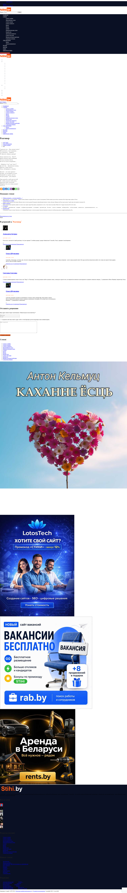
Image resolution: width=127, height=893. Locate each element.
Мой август (21, 887)
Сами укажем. (6, 870)
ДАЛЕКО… (17, 884)
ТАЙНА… (5, 868)
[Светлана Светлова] (5, 269)
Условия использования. (39, 891)
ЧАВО (4, 49)
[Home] (5, 10)
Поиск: (2, 103)
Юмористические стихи (11, 30)
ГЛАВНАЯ (5, 15)
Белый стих (8, 32)
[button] (6, 216)
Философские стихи (11, 20)
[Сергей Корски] (1, 828)
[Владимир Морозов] (1, 806)
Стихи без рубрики (10, 38)
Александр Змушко (10, 234)
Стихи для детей (10, 35)
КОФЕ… (20, 882)
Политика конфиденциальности (24, 891)
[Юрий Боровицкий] (1, 825)
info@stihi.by (9, 1)
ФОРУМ (5, 47)
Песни (7, 27)
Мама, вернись (6, 203)
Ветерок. (5, 866)
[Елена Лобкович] (1, 819)
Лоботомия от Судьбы (8, 200)
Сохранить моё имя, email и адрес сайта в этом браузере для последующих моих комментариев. (26, 319)
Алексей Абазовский (8, 882)
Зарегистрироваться (8, 5)
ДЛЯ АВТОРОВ (7, 40)
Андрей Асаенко (7, 886)
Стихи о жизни (9, 22)
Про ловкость (6, 865)
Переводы (5, 357)
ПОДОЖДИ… (6, 861)
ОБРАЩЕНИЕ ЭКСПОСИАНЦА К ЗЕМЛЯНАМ (15, 864)
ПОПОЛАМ (6, 208)
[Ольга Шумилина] (8, 249)
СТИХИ (5, 16)
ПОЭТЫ (5, 45)
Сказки (7, 28)
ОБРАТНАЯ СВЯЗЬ (7, 50)
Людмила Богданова (8, 887)
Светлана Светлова (10, 273)
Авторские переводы (11, 33)
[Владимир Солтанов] (1, 822)
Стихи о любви (9, 18)
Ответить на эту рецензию (10, 244)
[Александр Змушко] (5, 230)
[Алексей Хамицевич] (1, 815)
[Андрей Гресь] (1, 809)
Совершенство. (7, 873)
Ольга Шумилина (7, 144)
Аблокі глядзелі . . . (7, 863)
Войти (4, 4)
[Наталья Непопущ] (1, 812)
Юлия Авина (6, 884)
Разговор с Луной (22, 888)
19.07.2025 (5, 142)
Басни (7, 25)
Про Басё (5, 872)
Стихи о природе (10, 23)
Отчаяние (5, 206)
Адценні (19, 883)
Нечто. (18, 886)
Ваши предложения (5, 53)
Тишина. (5, 869)
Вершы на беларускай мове (12, 37)
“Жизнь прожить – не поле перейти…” (12, 198)
